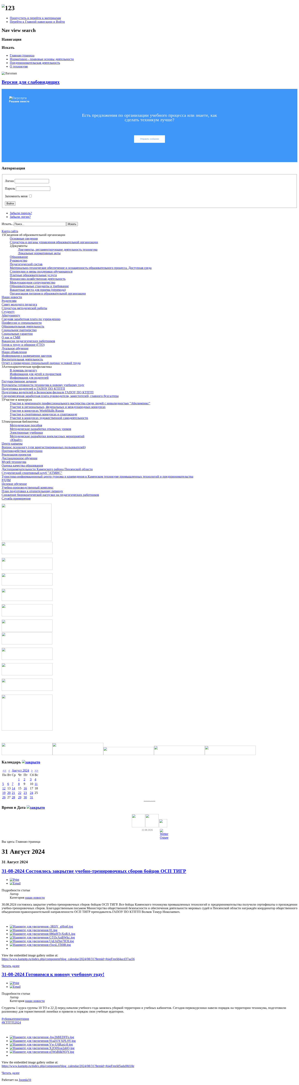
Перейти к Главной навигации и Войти (37, 21)
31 (31, 797)
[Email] (15, 883)
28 (13, 797)
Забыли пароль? (21, 213)
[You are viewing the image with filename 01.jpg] (33, 930)
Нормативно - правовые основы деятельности (42, 59)
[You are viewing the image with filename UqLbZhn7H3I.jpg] (42, 941)
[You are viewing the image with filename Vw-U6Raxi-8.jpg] (41, 1044)
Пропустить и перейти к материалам (35, 18)
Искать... (8, 224)
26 (3, 797)
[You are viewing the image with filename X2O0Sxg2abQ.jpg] (42, 1048)
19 (3, 793)
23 (25, 793)
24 (31, 793)
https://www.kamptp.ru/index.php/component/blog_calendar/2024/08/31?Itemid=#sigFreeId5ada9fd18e (68, 1066)
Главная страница (22, 55)
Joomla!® (25, 1080)
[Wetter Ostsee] (164, 837)
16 (25, 788)
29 (19, 797)
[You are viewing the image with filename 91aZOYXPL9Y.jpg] (43, 1040)
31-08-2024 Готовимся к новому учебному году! (53, 974)
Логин (9, 181)
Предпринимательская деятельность (35, 62)
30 (25, 797)
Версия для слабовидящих (31, 82)
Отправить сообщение (149, 139)
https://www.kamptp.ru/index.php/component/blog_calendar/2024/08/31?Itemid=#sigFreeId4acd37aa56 (68, 959)
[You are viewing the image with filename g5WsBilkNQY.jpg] (42, 1051)
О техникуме (19, 66)
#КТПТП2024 (11, 1022)
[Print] (14, 879)
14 (13, 788)
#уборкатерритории (15, 1019)
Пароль (10, 188)
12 (3, 788)
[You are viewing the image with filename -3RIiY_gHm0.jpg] (41, 926)
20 (9, 793)
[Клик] (31, 762)
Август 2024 (20, 770)
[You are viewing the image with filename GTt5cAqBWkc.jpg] (42, 937)
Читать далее (11, 966)
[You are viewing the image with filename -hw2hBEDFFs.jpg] (42, 1037)
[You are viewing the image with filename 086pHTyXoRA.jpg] (42, 933)
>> (36, 770)
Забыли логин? (20, 216)
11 (36, 784)
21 (13, 793)
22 (19, 793)
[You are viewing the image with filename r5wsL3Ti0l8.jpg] (40, 944)
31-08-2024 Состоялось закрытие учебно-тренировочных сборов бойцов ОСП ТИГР (94, 871)
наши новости (35, 897)
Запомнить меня (16, 196)
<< (4, 770)
